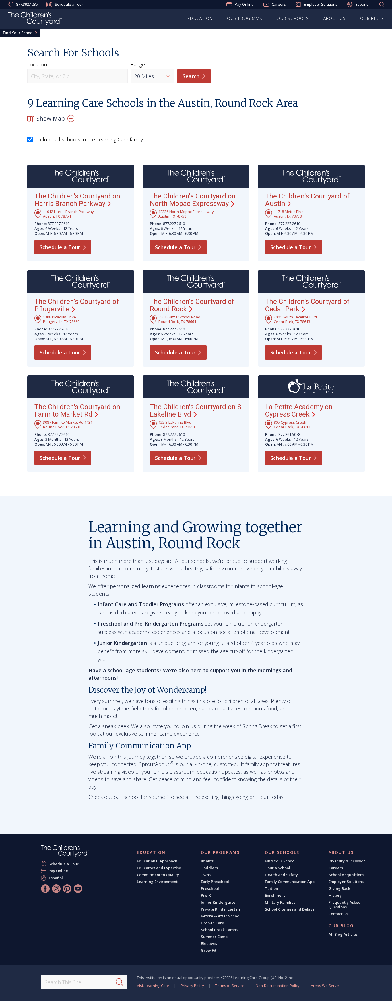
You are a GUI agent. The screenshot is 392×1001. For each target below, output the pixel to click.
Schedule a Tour (69, 4)
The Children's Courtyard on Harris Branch (77, 200)
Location (37, 65)
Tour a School (277, 868)
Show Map (50, 118)
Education (200, 18)
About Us (334, 18)
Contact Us (338, 913)
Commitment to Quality (158, 874)
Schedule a (60, 247)
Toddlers (209, 868)
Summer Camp (214, 936)
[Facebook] (45, 888)
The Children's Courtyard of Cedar (307, 305)
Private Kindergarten (220, 909)
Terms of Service (229, 985)
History (335, 895)
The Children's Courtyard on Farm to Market (77, 410)
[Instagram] (56, 888)
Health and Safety (281, 874)
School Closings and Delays (289, 909)
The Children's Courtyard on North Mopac (193, 200)
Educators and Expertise (159, 868)
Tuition (271, 888)
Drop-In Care (212, 923)
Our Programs (244, 18)
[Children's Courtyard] (35, 19)
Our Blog (371, 18)
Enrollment (275, 895)
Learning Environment (157, 881)
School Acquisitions (346, 874)
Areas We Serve (325, 985)
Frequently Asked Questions (345, 904)
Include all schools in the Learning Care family (89, 140)
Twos (206, 874)
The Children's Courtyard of (307, 200)
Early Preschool (215, 881)
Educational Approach (157, 861)
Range (138, 65)
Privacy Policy (192, 985)
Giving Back (339, 888)
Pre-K (206, 895)
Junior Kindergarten (219, 902)
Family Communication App (290, 881)
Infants (207, 861)
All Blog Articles (343, 934)
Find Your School (18, 32)
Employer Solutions (320, 4)
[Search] (119, 982)
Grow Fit (208, 950)
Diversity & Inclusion (347, 861)
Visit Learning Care (153, 985)
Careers (279, 4)
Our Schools (293, 18)
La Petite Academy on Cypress (299, 410)
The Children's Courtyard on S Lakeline (195, 410)
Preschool (210, 888)
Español (363, 4)
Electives (209, 943)
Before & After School (220, 916)
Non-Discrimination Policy (278, 985)
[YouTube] (78, 888)
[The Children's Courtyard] (65, 851)
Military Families (280, 902)
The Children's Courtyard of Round (192, 305)
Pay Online (244, 4)
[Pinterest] (67, 888)
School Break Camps (219, 929)
